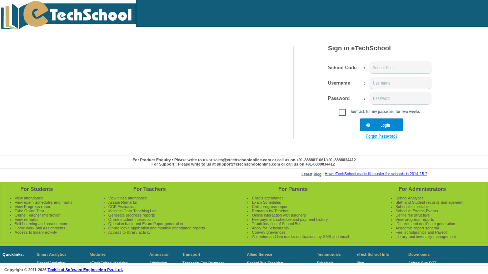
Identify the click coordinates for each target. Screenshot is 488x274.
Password (339, 98)
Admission (159, 254)
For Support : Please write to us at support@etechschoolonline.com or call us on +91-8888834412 (243, 164)
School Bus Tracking (265, 263)
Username (339, 83)
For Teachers (149, 189)
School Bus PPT (422, 263)
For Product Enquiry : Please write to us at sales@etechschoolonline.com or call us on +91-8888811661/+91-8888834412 (244, 160)
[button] (381, 124)
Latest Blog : (309, 174)
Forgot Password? (381, 136)
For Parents (293, 189)
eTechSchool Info (373, 254)
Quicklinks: (13, 254)
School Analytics (51, 263)
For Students (36, 189)
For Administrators (422, 189)
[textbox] (400, 67)
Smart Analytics (51, 254)
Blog (360, 263)
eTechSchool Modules (109, 263)
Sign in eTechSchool (359, 48)
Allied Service (259, 254)
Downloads (419, 254)
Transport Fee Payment (203, 263)
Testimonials (329, 254)
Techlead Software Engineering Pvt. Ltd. (85, 270)
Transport (191, 254)
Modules (98, 254)
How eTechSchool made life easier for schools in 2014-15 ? (372, 174)
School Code (342, 67)
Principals (325, 263)
